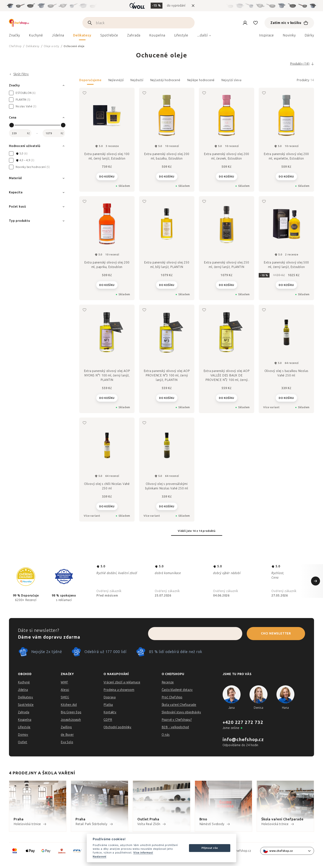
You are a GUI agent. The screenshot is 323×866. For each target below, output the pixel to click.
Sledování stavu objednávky (181, 712)
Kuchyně (24, 682)
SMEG (65, 697)
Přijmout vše (210, 847)
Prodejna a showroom (119, 690)
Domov (23, 734)
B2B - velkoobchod (175, 727)
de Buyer (67, 734)
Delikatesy (25, 697)
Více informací (143, 852)
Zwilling (66, 727)
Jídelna (23, 690)
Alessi (65, 690)
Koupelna (24, 719)
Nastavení (99, 856)
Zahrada (23, 712)
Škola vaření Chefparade (179, 704)
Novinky (289, 35)
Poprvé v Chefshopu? (177, 719)
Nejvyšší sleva (231, 80)
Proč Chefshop (172, 697)
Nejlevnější (116, 80)
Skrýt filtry (21, 74)
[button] (196, 81)
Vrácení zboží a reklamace (122, 682)
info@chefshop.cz (243, 739)
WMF (64, 682)
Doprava (110, 697)
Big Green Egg (71, 712)
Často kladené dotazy (177, 690)
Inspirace (266, 35)
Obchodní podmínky (117, 727)
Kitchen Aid (69, 704)
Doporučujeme (90, 80)
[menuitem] (14, 36)
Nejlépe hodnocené (201, 80)
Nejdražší (136, 80)
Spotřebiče (26, 704)
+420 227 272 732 (243, 722)
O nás (166, 734)
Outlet (22, 742)
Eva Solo (67, 742)
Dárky (309, 35)
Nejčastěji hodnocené (165, 80)
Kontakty (110, 712)
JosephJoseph (71, 719)
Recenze (168, 682)
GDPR (108, 719)
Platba (108, 704)
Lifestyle (24, 727)
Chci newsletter (276, 633)
